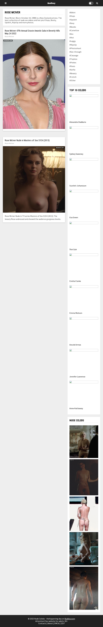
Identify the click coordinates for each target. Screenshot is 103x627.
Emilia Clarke (75, 281)
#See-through (75, 52)
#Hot (71, 37)
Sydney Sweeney (76, 154)
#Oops (72, 16)
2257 (63, 623)
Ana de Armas (75, 344)
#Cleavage (73, 55)
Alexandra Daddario (77, 122)
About (50, 623)
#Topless (73, 59)
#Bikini (72, 12)
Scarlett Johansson (77, 185)
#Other (72, 80)
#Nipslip (73, 44)
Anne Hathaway (76, 408)
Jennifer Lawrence (77, 376)
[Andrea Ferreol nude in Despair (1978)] (83, 441)
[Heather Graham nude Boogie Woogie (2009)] (83, 548)
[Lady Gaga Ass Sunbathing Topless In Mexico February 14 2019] (83, 513)
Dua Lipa (73, 249)
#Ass (71, 34)
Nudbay (51, 3)
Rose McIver (9, 36)
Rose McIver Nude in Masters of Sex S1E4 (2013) (27, 140)
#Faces (72, 66)
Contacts (42, 623)
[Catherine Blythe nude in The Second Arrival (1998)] (83, 477)
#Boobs (72, 27)
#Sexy (71, 23)
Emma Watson (75, 313)
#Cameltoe (74, 30)
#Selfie (72, 69)
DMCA (56, 623)
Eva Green (73, 217)
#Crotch (72, 77)
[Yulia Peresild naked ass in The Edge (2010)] (83, 588)
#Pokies (72, 62)
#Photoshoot (75, 48)
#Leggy (72, 41)
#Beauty (72, 73)
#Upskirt (73, 19)
